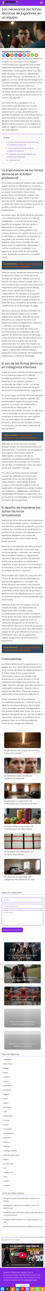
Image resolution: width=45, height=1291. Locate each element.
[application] (22, 1255)
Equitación (7, 1085)
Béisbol (6, 1068)
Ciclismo (6, 1077)
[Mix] (28, 55)
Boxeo (5, 1072)
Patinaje (6, 1146)
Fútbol (5, 1103)
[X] (8, 55)
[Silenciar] (37, 1265)
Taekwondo (8, 1172)
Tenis (5, 1177)
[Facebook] (4, 55)
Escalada (7, 1090)
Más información (30, 1280)
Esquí (5, 1098)
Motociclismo (8, 1133)
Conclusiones (14, 160)
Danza (6, 1081)
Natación (7, 1137)
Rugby (6, 1159)
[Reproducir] (4, 1265)
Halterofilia (7, 1116)
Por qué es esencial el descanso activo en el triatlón (21, 1199)
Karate (6, 1125)
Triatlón (6, 1181)
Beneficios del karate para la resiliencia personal (23, 1226)
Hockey (6, 1120)
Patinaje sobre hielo (11, 1155)
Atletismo (7, 1059)
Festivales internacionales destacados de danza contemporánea (23, 1213)
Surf (4, 1168)
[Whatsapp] (32, 55)
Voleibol (6, 1185)
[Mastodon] (24, 55)
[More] (36, 55)
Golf (5, 1111)
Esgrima (6, 1094)
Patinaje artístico (10, 1151)
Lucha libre (7, 1129)
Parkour (6, 1142)
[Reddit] (12, 55)
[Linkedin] (16, 55)
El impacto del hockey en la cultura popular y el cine (22, 1220)
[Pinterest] (20, 55)
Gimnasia (7, 1107)
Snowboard (8, 1164)
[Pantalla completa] (41, 1265)
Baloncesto (8, 1064)
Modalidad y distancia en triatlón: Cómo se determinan (21, 1206)
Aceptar (22, 1286)
